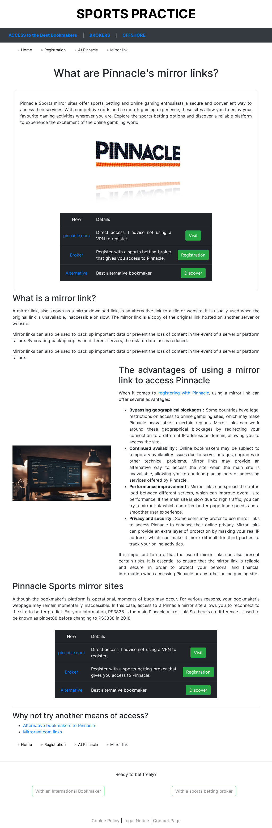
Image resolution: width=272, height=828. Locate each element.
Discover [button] (193, 273)
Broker (76, 255)
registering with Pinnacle (183, 393)
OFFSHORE (134, 35)
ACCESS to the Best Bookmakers (42, 35)
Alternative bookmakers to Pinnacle (59, 725)
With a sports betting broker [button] (204, 791)
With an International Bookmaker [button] (68, 791)
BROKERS (100, 35)
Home (26, 50)
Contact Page (167, 820)
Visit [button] (193, 235)
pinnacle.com (76, 235)
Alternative (76, 273)
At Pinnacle (88, 50)
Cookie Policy (106, 820)
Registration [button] (193, 255)
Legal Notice (136, 820)
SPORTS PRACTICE (136, 14)
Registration (55, 50)
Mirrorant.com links (42, 731)
